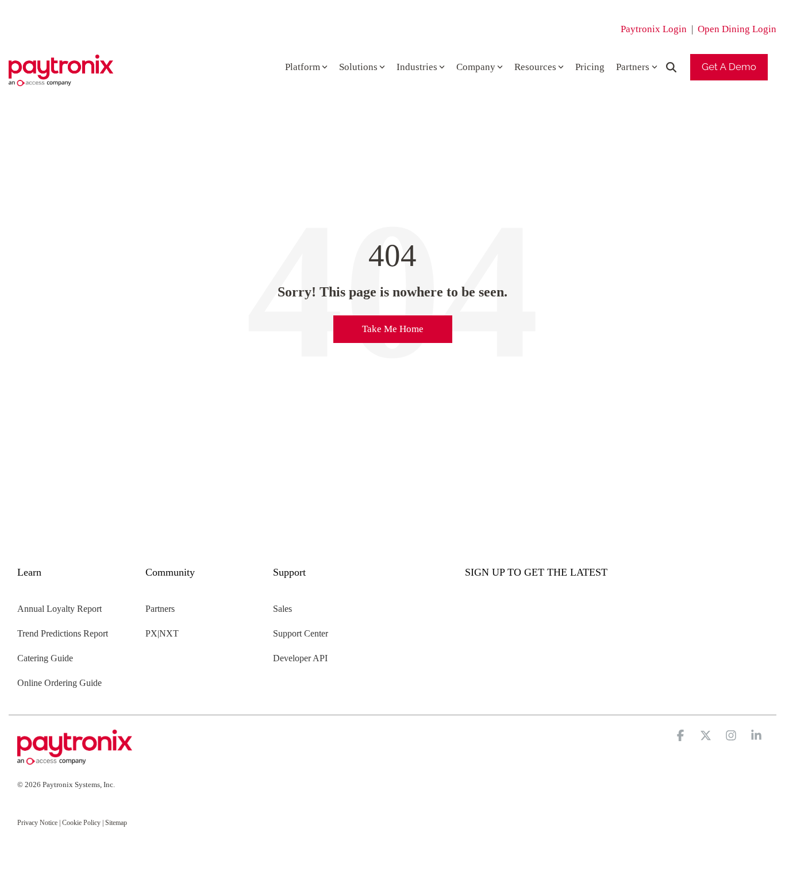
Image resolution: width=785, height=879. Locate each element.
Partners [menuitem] (160, 609)
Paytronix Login (654, 29)
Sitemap (116, 823)
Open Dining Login (737, 29)
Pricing (590, 66)
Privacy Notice (37, 823)
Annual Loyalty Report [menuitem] (59, 609)
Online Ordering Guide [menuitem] (59, 683)
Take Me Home (393, 328)
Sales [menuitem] (282, 609)
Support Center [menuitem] (300, 633)
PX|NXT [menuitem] (162, 633)
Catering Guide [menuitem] (45, 658)
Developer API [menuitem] (300, 658)
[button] (681, 736)
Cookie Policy (81, 823)
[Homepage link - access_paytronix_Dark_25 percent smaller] (74, 758)
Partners (632, 66)
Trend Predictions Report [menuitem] (62, 633)
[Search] (671, 67)
